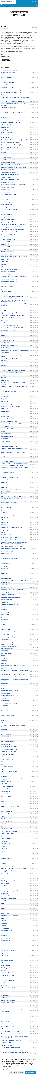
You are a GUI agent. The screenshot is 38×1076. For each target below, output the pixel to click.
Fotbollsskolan (4, 401)
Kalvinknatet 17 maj (6, 940)
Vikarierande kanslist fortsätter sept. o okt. (11, 498)
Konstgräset (4, 776)
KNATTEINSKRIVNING (6, 958)
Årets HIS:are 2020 (5, 592)
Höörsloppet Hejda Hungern (8, 821)
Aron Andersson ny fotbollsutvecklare (10, 209)
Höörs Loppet (4, 261)
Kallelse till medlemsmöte (7, 973)
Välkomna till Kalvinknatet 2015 (8, 1024)
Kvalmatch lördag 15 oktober (8, 900)
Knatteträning (4, 731)
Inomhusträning (5, 614)
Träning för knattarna (6, 796)
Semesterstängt (5, 708)
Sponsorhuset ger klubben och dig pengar (11, 222)
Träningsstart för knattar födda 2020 (10, 174)
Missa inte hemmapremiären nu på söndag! (12, 1034)
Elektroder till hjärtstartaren (7, 286)
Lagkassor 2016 (5, 953)
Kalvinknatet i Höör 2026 (7, 87)
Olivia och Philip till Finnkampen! (9, 70)
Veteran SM (4, 576)
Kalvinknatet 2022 (5, 563)
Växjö (2, 761)
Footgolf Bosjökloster (6, 530)
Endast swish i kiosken (6, 505)
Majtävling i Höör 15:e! (6, 587)
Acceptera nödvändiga (16, 1072)
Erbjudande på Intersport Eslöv (8, 769)
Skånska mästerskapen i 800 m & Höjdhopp (12, 145)
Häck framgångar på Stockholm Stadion (11, 227)
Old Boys (3, 456)
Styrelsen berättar (5, 149)
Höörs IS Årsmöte (5, 561)
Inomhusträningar (5, 612)
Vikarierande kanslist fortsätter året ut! (10, 480)
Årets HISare (4, 266)
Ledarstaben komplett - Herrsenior (9, 125)
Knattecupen (4, 335)
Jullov (2, 688)
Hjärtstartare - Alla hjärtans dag (8, 107)
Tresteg (3, 655)
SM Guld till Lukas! (5, 192)
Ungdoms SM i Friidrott (7, 254)
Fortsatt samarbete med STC (8, 187)
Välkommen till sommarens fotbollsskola (11, 527)
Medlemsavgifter (5, 259)
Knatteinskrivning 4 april (7, 668)
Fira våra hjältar (4, 470)
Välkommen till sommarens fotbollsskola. (11, 372)
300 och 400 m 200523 (6, 653)
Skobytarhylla (4, 556)
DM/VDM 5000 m (5, 634)
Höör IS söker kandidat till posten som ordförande (13, 112)
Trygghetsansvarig (5, 117)
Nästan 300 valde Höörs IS (7, 833)
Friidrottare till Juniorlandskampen (9, 345)
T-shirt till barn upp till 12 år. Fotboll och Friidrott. (13, 370)
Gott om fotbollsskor (6, 441)
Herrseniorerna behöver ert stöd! (9, 472)
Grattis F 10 (3, 886)
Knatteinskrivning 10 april (7, 599)
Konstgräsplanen (5, 893)
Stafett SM (3, 152)
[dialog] (19, 1066)
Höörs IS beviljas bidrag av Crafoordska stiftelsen (13, 276)
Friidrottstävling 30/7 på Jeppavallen (10, 637)
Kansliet (3, 532)
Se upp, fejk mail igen (6, 204)
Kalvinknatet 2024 (5, 241)
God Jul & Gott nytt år (6, 284)
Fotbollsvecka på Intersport (8, 1000)
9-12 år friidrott (4, 801)
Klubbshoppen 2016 (6, 968)
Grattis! (2, 713)
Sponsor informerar (6, 433)
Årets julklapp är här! (6, 207)
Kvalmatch (3, 698)
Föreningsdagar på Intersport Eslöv (10, 806)
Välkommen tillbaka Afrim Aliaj (8, 212)
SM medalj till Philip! (6, 137)
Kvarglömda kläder (5, 347)
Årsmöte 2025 (4, 199)
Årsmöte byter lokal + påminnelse (9, 194)
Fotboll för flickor (5, 723)
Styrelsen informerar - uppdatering (9, 147)
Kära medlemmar (5, 396)
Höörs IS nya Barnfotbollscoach (9, 558)
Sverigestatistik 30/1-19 (7, 759)
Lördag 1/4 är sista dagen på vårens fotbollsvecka (13, 868)
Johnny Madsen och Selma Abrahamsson (11, 546)
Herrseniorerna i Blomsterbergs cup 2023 (11, 423)
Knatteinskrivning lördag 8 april (8, 866)
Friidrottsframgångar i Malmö (8, 197)
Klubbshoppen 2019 (6, 729)
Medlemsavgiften (5, 965)
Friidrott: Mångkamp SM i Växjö (9, 421)
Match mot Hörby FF (6, 734)
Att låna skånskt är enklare (7, 695)
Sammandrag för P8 (6, 352)
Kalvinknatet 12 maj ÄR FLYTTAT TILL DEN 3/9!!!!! (13, 674)
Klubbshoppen (4, 683)
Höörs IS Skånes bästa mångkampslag (11, 90)
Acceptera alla (30, 1072)
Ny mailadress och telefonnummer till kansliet (12, 315)
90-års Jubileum (5, 784)
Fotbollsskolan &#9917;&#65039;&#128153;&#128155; (15, 350)
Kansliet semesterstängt (7, 642)
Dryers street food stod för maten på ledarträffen (13, 224)
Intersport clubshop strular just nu (9, 219)
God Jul (3, 982)
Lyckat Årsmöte (5, 411)
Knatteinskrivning (5, 736)
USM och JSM (4, 848)
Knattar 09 (3, 903)
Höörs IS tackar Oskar (6, 110)
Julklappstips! (4, 566)
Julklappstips (4, 438)
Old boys (3, 443)
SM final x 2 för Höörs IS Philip (8, 234)
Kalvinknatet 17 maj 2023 (7, 428)
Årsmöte (3, 607)
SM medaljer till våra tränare (8, 72)
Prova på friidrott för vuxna (7, 551)
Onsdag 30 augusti (5, 843)
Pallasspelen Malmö (6, 416)
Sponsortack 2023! (5, 289)
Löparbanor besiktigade (7, 905)
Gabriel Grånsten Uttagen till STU (9, 391)
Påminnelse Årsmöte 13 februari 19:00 (10, 269)
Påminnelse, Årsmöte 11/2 (7, 418)
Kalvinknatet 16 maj (6, 791)
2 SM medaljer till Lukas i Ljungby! (9, 232)
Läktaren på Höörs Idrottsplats (8, 539)
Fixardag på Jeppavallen (7, 871)
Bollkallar (3, 1029)
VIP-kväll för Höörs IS (6, 535)
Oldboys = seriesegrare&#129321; (9, 325)
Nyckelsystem (4, 923)
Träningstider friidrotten (7, 943)
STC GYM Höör (4, 512)
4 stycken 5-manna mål (6, 389)
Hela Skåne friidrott (6, 177)
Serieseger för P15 (5, 127)
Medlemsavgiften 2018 (6, 811)
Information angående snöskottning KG (11, 120)
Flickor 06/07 (4, 970)
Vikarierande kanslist (6, 507)
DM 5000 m (3, 624)
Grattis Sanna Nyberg (6, 856)
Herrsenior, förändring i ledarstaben (10, 249)
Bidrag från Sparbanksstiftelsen (9, 130)
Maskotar (3, 377)
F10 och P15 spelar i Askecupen (9, 831)
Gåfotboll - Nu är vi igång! (7, 82)
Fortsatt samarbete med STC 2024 (9, 279)
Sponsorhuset (4, 764)
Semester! (3, 851)
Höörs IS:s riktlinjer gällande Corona (10, 677)
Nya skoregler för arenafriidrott (8, 632)
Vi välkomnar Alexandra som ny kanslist (11, 122)
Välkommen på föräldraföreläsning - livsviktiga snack (14, 467)
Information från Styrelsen (7, 436)
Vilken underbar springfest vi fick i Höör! (11, 80)
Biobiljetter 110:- (5, 409)
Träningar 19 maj (5, 1021)
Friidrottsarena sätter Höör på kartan (10, 915)
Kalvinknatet (4, 365)
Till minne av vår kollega (7, 154)
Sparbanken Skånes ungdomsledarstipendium (12, 589)
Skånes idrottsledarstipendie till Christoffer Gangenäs (14, 167)
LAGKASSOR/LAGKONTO (7, 1026)
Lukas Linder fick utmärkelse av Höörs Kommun (13, 184)
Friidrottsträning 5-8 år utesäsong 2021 (10, 597)
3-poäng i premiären (6, 1042)
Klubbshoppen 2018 (6, 818)
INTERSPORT (4, 264)
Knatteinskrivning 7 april (7, 804)
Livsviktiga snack (5, 458)
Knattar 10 (3, 908)
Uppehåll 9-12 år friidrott (7, 786)
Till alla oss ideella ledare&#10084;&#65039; (12, 327)
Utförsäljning (4, 841)
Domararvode (4, 948)
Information (4, 660)
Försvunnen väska (5, 332)
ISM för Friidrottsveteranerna (8, 741)
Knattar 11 (3, 918)
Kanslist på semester (6, 236)
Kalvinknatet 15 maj (6, 744)
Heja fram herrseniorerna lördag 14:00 (10, 477)
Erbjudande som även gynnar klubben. (10, 313)
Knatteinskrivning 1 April (7, 404)
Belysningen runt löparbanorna (8, 898)
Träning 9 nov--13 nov (6, 895)
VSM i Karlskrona (5, 846)
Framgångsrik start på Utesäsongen (10, 162)
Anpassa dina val (6, 1069)
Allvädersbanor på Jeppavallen (9, 950)
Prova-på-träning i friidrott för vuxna (10, 179)
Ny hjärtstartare (4, 584)
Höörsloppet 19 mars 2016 (7, 980)
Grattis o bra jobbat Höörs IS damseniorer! (11, 475)
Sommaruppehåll (5, 928)
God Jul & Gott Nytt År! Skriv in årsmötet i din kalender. (14, 202)
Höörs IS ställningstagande (8, 594)
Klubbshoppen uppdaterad (8, 881)
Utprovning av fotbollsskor (7, 975)
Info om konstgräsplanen (7, 808)
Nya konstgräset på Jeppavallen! (9, 771)
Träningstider (4, 826)
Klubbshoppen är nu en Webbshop (10, 690)
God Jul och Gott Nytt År (7, 766)
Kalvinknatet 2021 (5, 609)
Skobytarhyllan (4, 399)
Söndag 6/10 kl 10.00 (6, 217)
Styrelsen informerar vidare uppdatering (11, 142)
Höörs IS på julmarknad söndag (9, 446)
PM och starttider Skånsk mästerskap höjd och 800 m (14, 140)
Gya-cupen (3, 816)
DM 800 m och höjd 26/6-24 (8, 239)
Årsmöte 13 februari (6, 274)
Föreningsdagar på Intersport (8, 746)
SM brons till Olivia (5, 135)
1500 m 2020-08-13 (5, 629)
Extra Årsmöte (4, 710)
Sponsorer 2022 (5, 510)
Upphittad (3, 823)
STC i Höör (3, 525)
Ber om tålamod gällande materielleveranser (12, 537)
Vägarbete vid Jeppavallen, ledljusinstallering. (12, 229)
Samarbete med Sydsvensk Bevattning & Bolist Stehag (14, 386)
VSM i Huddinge (5, 700)
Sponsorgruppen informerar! (8, 271)
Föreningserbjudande (6, 394)
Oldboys (3, 375)
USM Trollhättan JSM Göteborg (9, 703)
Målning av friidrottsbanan (7, 169)
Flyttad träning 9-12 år (6, 930)
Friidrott (3, 431)
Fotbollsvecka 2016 (6, 963)
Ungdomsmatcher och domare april (10, 1031)
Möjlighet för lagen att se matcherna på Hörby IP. (13, 496)
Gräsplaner (3, 310)
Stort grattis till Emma (6, 77)
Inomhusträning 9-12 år (6, 838)
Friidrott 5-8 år (4, 619)
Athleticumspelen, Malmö (7, 754)
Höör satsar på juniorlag (7, 461)
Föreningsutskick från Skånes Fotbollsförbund (13, 665)
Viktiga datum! (4, 720)
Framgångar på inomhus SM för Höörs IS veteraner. (14, 256)
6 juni (2, 933)
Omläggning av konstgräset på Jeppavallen (12, 779)
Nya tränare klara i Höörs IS (7, 1002)
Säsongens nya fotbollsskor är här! (10, 604)
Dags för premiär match (7, 1045)
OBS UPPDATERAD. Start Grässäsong (10, 1047)
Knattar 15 (3, 663)
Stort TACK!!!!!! (4, 836)
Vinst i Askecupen (5, 883)
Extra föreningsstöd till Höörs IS (9, 294)
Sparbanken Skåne (5, 617)
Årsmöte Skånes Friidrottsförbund (9, 749)
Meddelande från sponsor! (7, 251)
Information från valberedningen (9, 281)
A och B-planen (4, 705)
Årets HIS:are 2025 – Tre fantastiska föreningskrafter (14, 101)
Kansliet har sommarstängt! (8, 515)
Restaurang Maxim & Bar (7, 644)
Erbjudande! (4, 362)
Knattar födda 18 (5, 380)
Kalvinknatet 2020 (5, 693)
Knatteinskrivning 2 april (7, 553)
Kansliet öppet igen (6, 291)
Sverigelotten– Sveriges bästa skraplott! (11, 1040)
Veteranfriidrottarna (6, 578)
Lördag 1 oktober (5, 913)
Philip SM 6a (4, 95)
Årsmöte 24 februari (6, 115)
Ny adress (3, 863)
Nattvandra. (4, 920)
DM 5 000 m (4, 658)
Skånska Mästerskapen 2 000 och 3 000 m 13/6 (13, 548)
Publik (3, 26)
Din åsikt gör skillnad (6, 157)
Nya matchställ (4, 955)
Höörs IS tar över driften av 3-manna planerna (12, 159)
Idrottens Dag (4, 568)
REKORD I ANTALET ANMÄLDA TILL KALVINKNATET (14, 164)
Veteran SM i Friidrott (6, 781)
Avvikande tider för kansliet (8, 340)
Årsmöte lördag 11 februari (7, 426)
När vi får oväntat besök (7, 323)
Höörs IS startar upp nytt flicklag (9, 172)
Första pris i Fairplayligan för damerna (10, 406)
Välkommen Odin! (5, 189)
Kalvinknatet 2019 (5, 718)
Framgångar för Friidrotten (7, 182)
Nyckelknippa (4, 650)
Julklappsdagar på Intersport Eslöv (10, 891)
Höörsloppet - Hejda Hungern (8, 751)
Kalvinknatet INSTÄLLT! (6, 639)
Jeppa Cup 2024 (5, 244)
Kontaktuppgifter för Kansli (8, 330)
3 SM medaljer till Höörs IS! (7, 75)
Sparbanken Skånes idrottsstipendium (10, 367)
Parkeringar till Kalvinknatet (7, 715)
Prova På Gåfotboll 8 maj (7, 85)
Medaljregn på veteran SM (7, 132)
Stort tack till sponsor (6, 214)
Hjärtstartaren (4, 602)
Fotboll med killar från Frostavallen (9, 987)
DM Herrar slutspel (5, 799)
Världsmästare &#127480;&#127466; (10, 318)
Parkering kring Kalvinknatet (8, 938)
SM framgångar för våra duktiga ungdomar (12, 92)
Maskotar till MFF (5, 320)
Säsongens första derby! (7, 858)
